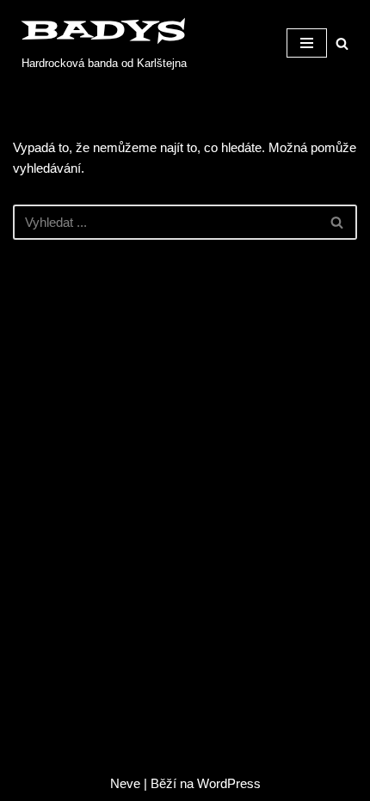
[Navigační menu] (307, 43)
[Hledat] (342, 43)
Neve (125, 783)
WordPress (229, 783)
